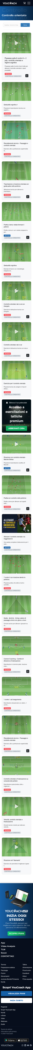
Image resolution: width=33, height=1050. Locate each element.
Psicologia (4, 970)
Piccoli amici (27, 970)
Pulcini (3, 973)
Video (3, 1018)
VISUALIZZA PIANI (16, 993)
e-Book (3, 1015)
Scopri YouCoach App (8, 1010)
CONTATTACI (7, 956)
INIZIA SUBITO (16, 1000)
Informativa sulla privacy (9, 1031)
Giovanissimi (5, 976)
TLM (3, 949)
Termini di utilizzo (6, 1029)
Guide (3, 1024)
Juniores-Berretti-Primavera (10, 979)
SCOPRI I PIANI (16, 933)
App (3, 943)
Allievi (25, 976)
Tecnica (3, 964)
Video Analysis (8, 946)
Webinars (4, 1021)
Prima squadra (27, 979)
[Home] (11, 3)
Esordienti (26, 973)
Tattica (25, 964)
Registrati (4, 1007)
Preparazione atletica (8, 967)
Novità (3, 982)
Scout (4, 953)
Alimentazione (27, 967)
